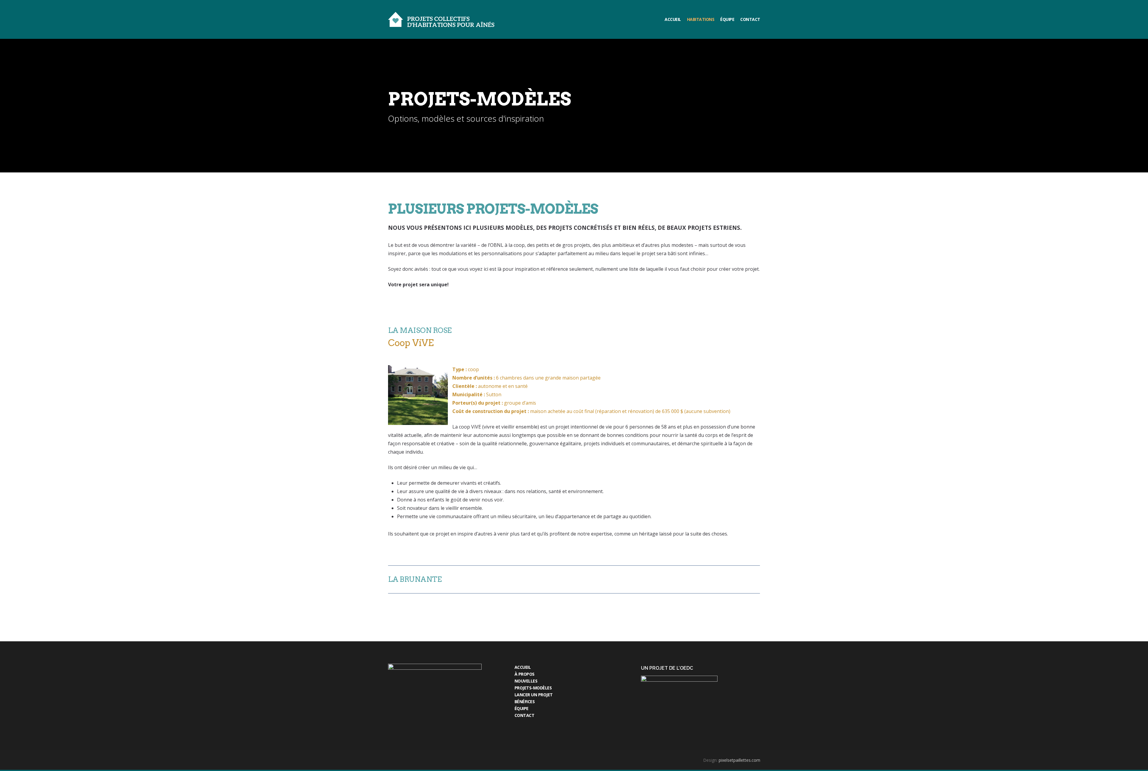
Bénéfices (525, 701)
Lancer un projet (534, 694)
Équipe (727, 19)
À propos (525, 674)
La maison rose (420, 330)
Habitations (701, 19)
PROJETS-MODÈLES (533, 688)
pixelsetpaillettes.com (739, 760)
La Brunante (415, 579)
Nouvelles (526, 681)
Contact (750, 19)
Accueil (673, 19)
